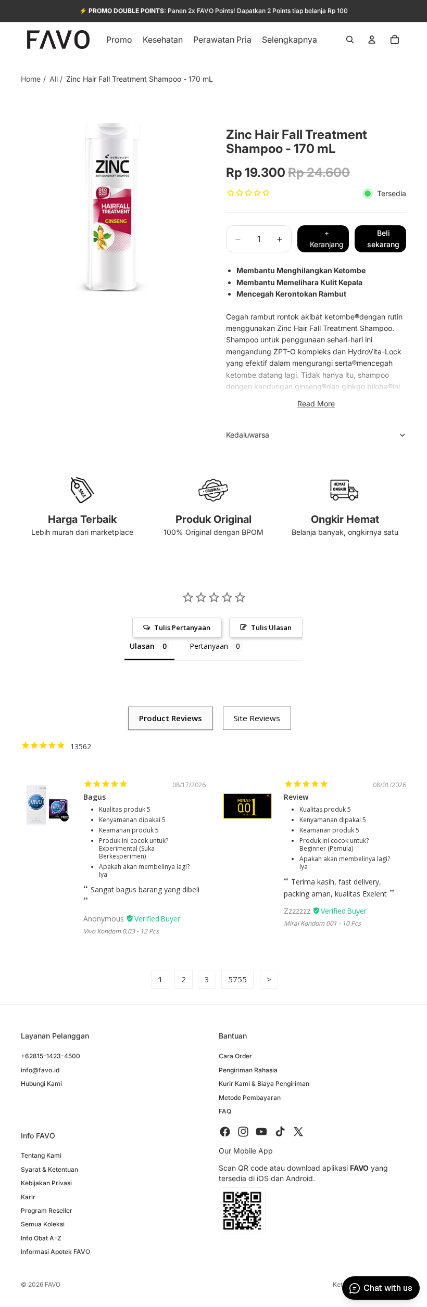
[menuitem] (289, 39)
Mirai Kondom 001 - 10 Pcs (322, 923)
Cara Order (235, 1056)
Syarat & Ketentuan (49, 1169)
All (53, 78)
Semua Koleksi (43, 1224)
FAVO (52, 1284)
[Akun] (371, 39)
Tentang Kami (41, 1156)
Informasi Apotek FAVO (55, 1252)
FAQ (225, 1111)
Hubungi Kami (41, 1084)
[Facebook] (225, 1132)
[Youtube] (261, 1132)
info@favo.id (40, 1070)
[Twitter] (298, 1132)
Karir (28, 1197)
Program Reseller (46, 1210)
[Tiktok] (280, 1132)
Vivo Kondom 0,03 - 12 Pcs (121, 931)
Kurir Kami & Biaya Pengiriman (264, 1084)
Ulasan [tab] (142, 646)
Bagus (94, 797)
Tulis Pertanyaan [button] (182, 627)
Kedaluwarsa (247, 434)
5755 (237, 979)
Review (296, 797)
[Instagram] (243, 1132)
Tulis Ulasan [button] (271, 627)
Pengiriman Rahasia (248, 1070)
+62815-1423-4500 (50, 1056)
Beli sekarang (383, 238)
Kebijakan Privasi (46, 1183)
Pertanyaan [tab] (209, 646)
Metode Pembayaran (250, 1097)
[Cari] (349, 39)
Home (31, 78)
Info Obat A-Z (41, 1238)
